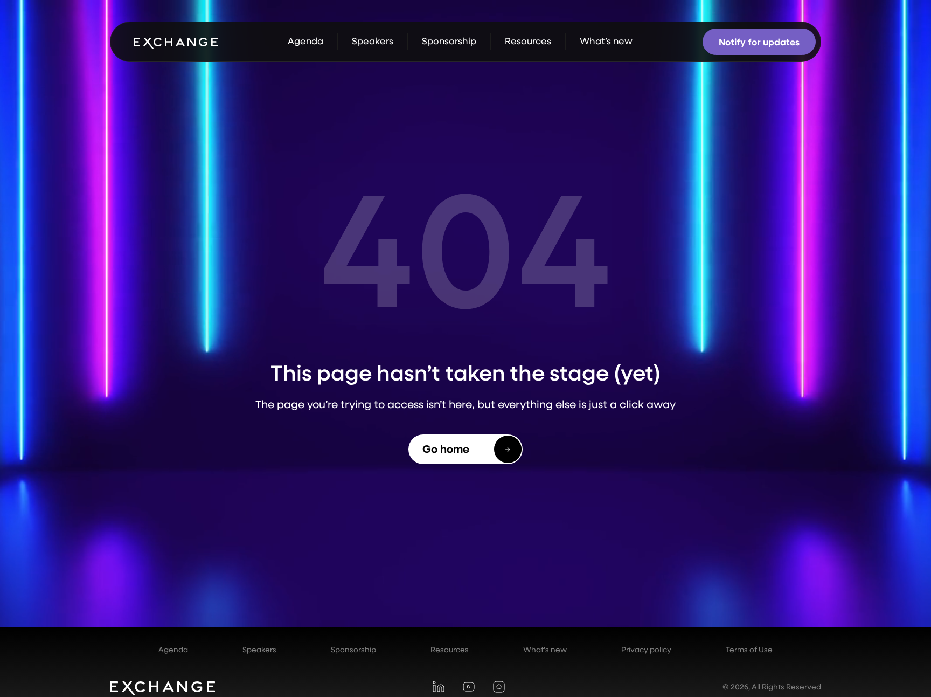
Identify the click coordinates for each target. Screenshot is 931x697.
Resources (449, 649)
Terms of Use (749, 649)
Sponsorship (353, 649)
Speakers (259, 649)
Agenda (173, 649)
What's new (545, 649)
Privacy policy (646, 649)
